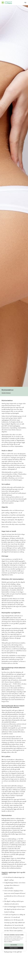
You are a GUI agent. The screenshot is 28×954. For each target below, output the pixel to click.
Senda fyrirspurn (6, 393)
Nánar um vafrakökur (8, 941)
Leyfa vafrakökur (13, 944)
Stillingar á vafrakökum (14, 947)
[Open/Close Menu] (25, 2)
